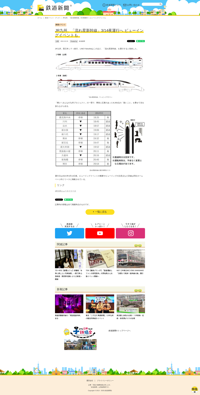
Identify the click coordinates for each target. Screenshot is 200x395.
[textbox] (152, 4)
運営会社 (89, 380)
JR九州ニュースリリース (65, 191)
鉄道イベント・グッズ (52, 18)
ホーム (40, 18)
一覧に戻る (101, 211)
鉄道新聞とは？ (113, 5)
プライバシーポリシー (105, 380)
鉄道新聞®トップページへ (120, 331)
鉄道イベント (61, 25)
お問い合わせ (133, 5)
